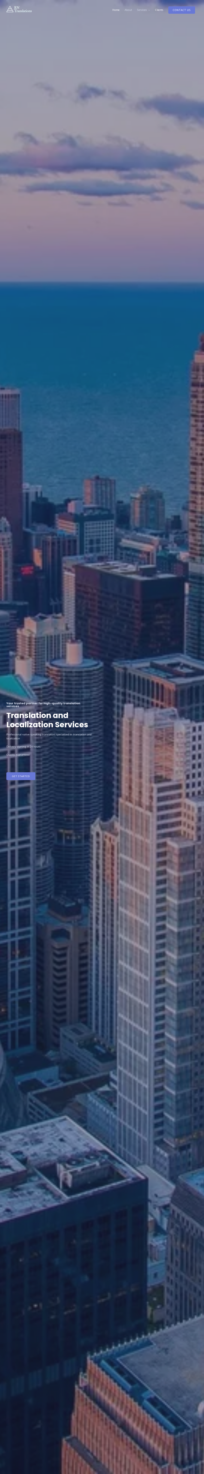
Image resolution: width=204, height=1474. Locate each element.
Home (116, 10)
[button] (20, 776)
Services (142, 10)
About (128, 10)
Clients (159, 10)
